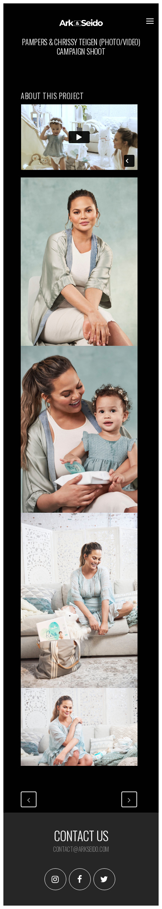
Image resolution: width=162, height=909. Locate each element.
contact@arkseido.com (81, 849)
